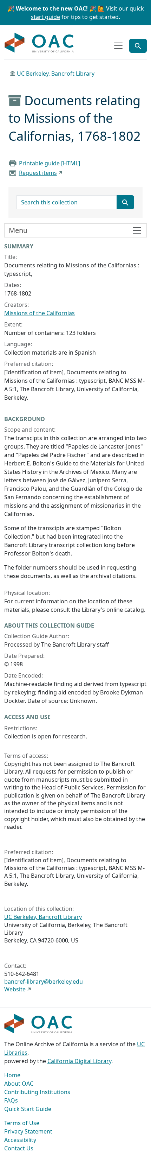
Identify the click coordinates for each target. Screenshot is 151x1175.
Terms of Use (21, 1123)
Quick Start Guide (27, 1109)
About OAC (18, 1083)
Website (15, 989)
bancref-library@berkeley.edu (43, 981)
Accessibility (20, 1140)
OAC (39, 42)
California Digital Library (79, 1061)
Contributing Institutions (37, 1092)
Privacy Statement (28, 1131)
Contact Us (18, 1148)
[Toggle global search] (138, 45)
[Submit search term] (125, 202)
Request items (38, 173)
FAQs (11, 1100)
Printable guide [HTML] (49, 163)
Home (12, 1075)
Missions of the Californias (39, 313)
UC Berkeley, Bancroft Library (55, 73)
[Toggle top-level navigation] (118, 45)
